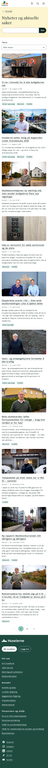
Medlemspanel (8, 705)
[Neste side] (34, 628)
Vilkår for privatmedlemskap (14, 725)
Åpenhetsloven (8, 733)
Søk (42, 30)
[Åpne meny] (43, 3)
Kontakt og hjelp (9, 688)
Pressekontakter (9, 700)
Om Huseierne (8, 663)
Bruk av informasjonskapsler (14, 716)
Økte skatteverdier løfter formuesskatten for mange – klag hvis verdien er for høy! (23, 419)
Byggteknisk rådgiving (11, 696)
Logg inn (25, 649)
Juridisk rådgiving (9, 692)
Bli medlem (9, 649)
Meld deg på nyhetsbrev (12, 672)
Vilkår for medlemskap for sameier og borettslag (23, 729)
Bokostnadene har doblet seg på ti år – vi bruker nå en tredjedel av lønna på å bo (24, 596)
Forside (8, 11)
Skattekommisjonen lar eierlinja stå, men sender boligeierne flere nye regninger (22, 193)
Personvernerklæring (11, 720)
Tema (4, 42)
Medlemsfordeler (9, 676)
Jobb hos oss (7, 668)
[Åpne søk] (37, 3)
